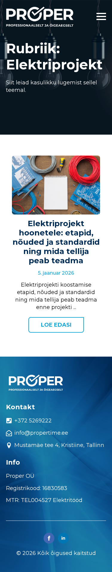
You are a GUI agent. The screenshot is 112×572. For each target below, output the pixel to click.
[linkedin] (63, 538)
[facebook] (49, 538)
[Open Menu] (101, 16)
